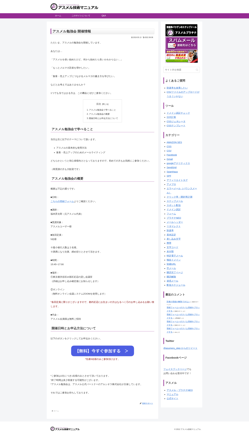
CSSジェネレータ (176, 121)
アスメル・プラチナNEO (180, 390)
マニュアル (172, 394)
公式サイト (172, 398)
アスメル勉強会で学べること (102, 110)
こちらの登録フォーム (62, 201)
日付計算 (171, 117)
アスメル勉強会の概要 (99, 114)
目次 (98, 104)
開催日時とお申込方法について (103, 118)
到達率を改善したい (177, 88)
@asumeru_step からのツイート (180, 348)
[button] (197, 69)
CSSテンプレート (176, 125)
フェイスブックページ (175, 369)
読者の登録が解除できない (178, 302)
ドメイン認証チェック (178, 113)
